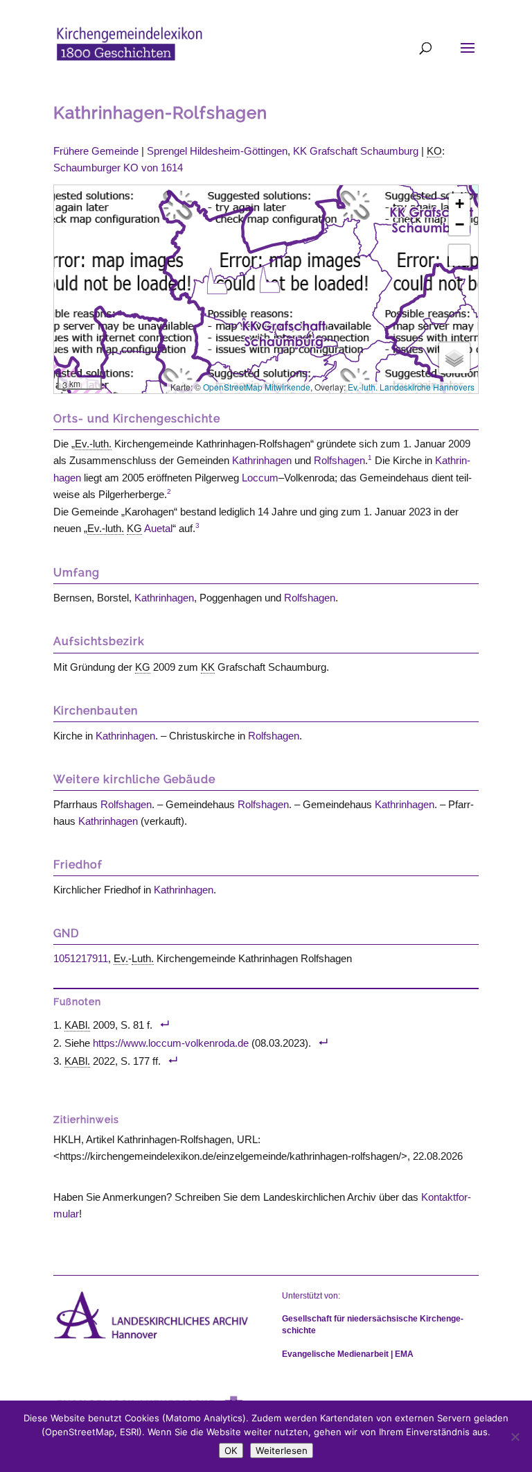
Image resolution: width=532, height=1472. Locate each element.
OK (231, 1450)
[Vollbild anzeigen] (459, 255)
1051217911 (80, 958)
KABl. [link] (77, 1025)
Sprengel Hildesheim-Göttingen (217, 151)
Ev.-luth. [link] (93, 444)
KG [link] (134, 528)
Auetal (158, 528)
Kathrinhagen (262, 460)
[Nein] (515, 1437)
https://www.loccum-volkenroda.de (171, 1043)
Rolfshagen (339, 460)
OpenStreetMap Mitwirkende (256, 387)
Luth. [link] (143, 958)
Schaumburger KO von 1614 (118, 167)
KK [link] (208, 667)
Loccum (260, 477)
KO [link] (434, 151)
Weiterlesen (282, 1450)
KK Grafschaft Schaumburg (355, 151)
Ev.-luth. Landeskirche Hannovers (411, 387)
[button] (217, 281)
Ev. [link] (121, 958)
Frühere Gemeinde (96, 151)
